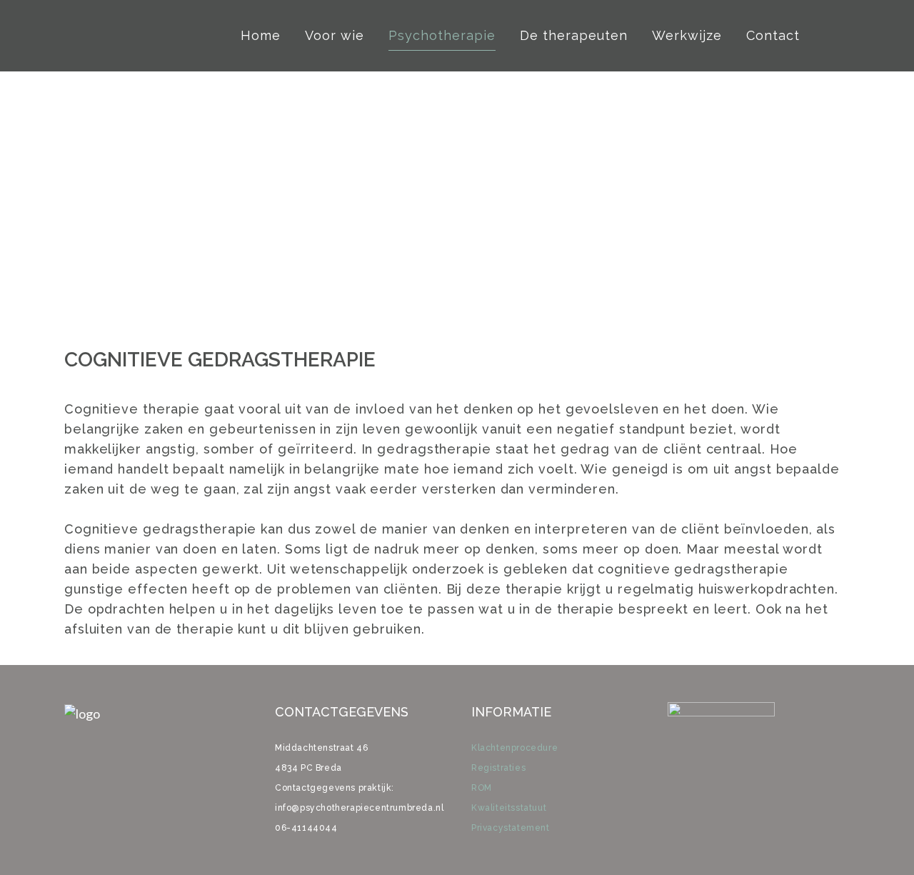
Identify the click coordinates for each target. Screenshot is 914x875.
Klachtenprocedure (514, 748)
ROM (481, 788)
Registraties (498, 768)
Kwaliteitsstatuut (508, 808)
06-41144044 (306, 828)
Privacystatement (510, 828)
